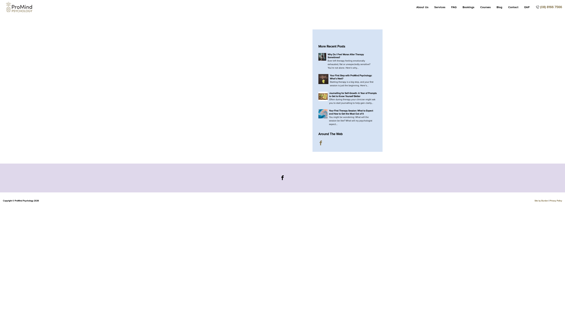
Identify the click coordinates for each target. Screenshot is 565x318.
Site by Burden (541, 200)
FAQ (454, 7)
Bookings (468, 7)
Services (439, 7)
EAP (527, 7)
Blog (499, 7)
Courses (485, 7)
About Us (422, 7)
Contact (513, 7)
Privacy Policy (556, 200)
